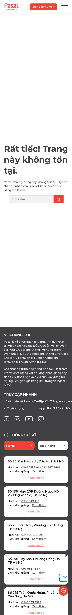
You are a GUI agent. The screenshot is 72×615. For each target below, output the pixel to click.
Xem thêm (39, 471)
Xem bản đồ (36, 478)
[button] (5, 554)
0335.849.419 (30, 501)
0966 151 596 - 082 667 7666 (40, 467)
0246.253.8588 (31, 602)
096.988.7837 (30, 568)
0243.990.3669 (31, 535)
